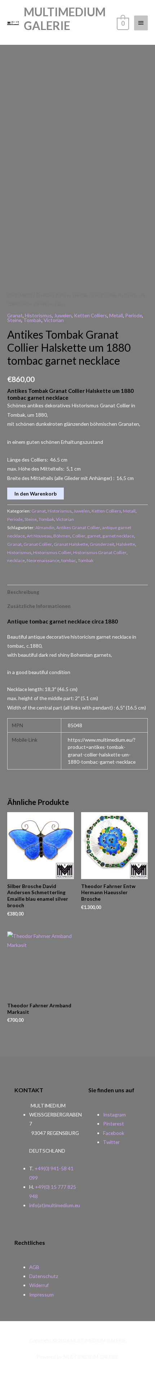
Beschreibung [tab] (23, 592)
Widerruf (39, 1285)
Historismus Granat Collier (100, 552)
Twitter (111, 1142)
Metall (26, 295)
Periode (133, 315)
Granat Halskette (71, 544)
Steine (14, 320)
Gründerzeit (102, 544)
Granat (15, 315)
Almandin (44, 527)
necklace (16, 560)
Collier (78, 536)
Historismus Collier (52, 552)
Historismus (38, 315)
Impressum (41, 1294)
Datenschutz (43, 1276)
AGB (34, 1267)
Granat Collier (37, 544)
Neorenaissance (43, 560)
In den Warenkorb (35, 493)
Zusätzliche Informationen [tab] (39, 606)
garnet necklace (118, 536)
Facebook (113, 1133)
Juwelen (63, 315)
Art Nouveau (39, 536)
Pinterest (113, 1123)
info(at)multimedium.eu (54, 1205)
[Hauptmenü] (141, 23)
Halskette (125, 544)
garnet (94, 536)
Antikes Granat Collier (78, 527)
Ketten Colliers (90, 315)
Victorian (54, 320)
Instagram (114, 1114)
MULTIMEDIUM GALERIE (65, 19)
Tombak (44, 295)
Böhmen (61, 536)
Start (12, 295)
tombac (68, 560)
